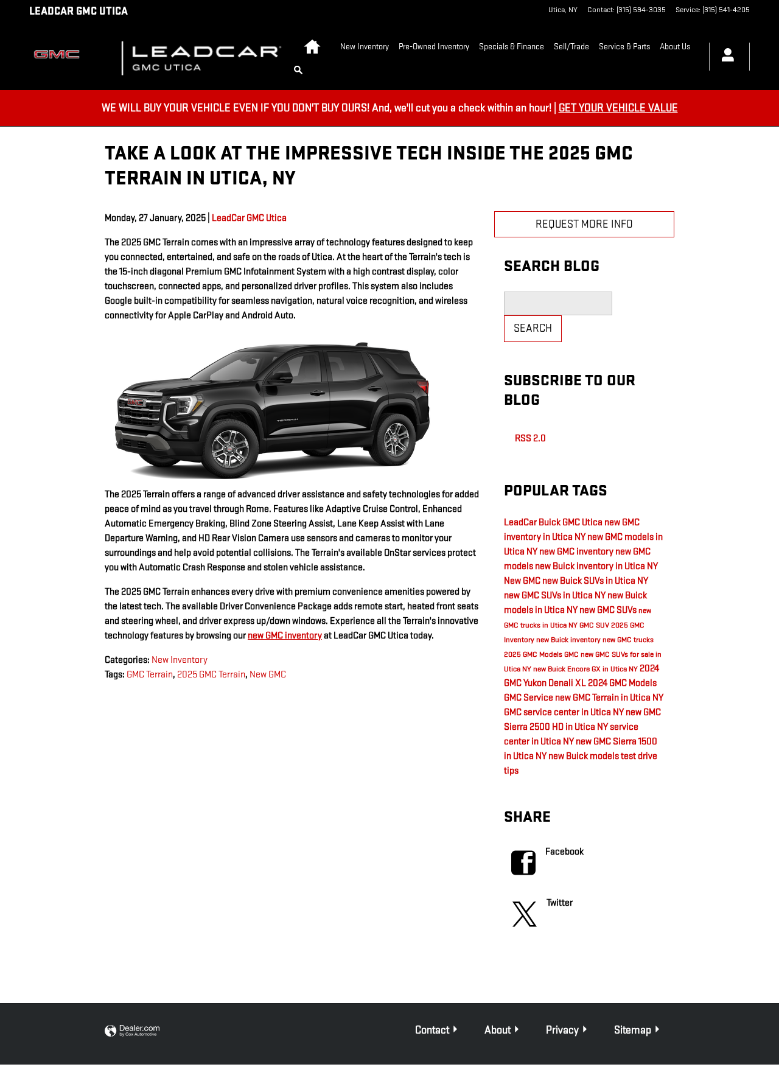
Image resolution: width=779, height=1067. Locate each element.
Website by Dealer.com (132, 1031)
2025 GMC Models (534, 654)
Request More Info (584, 224)
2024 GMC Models (622, 683)
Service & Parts (624, 46)
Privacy (562, 1030)
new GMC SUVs (608, 610)
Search (533, 328)
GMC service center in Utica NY (565, 712)
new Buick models (584, 756)
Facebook (564, 852)
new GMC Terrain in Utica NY (609, 698)
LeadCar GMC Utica (249, 218)
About (497, 1030)
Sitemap (632, 1030)
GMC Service (529, 698)
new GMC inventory (285, 636)
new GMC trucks (628, 640)
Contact (432, 1030)
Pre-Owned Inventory (434, 46)
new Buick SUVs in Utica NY (595, 581)
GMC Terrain (150, 674)
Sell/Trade (571, 46)
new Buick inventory (569, 640)
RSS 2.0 (529, 438)
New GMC (268, 674)
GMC (572, 654)
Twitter (560, 903)
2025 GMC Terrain (211, 674)
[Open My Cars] (724, 57)
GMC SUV (595, 625)
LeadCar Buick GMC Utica (554, 522)
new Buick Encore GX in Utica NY (586, 669)
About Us (675, 46)
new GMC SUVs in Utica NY (555, 595)
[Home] (64, 56)
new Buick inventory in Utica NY (596, 566)
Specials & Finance (511, 46)
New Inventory (364, 46)
